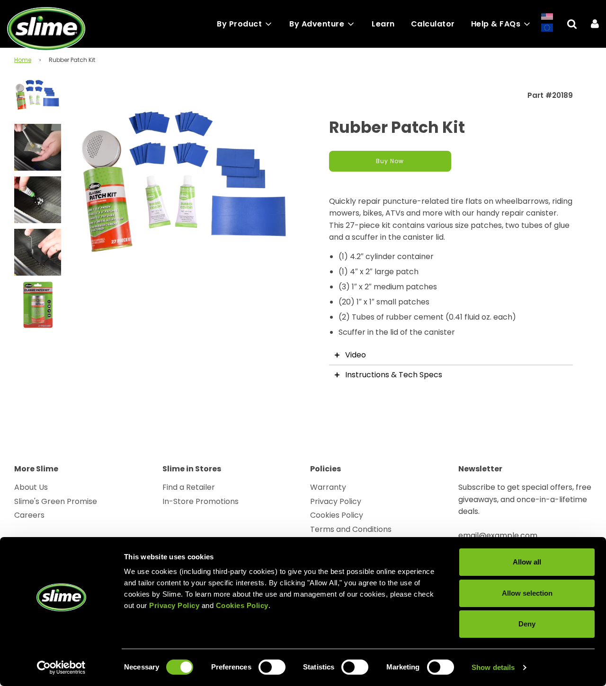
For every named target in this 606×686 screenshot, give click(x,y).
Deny (526, 624)
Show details (493, 667)
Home (22, 60)
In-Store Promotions (200, 501)
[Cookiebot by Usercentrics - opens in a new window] (61, 667)
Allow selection (527, 593)
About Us (31, 487)
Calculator (433, 23)
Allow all (527, 562)
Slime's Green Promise (55, 501)
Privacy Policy (335, 501)
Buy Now (390, 161)
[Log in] (595, 23)
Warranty (328, 487)
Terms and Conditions (351, 529)
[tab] (451, 355)
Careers (29, 515)
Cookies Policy (336, 515)
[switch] (271, 667)
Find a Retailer (188, 487)
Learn (383, 23)
